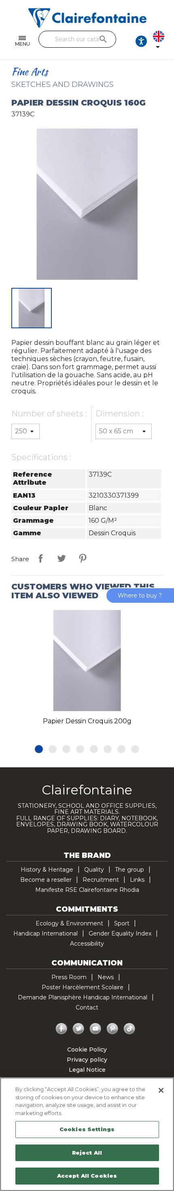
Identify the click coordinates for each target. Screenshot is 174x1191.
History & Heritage (47, 869)
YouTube (95, 1028)
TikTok (129, 1028)
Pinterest (82, 558)
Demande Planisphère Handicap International (82, 997)
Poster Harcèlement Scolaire (82, 987)
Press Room (69, 977)
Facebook (61, 1028)
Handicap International (45, 933)
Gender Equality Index (120, 933)
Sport (121, 923)
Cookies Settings (87, 1129)
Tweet (61, 558)
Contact (87, 1007)
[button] (39, 749)
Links (137, 879)
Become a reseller (46, 879)
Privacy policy (87, 1059)
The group (129, 869)
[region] (87, 1134)
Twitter (78, 1028)
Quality (94, 869)
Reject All (87, 1152)
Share (40, 558)
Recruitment (101, 879)
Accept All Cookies (87, 1175)
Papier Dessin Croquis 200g (87, 721)
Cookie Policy (87, 1049)
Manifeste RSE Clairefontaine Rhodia (87, 889)
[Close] (161, 1090)
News (106, 977)
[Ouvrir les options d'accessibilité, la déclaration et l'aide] (141, 41)
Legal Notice (87, 1069)
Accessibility (87, 943)
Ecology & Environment (69, 923)
